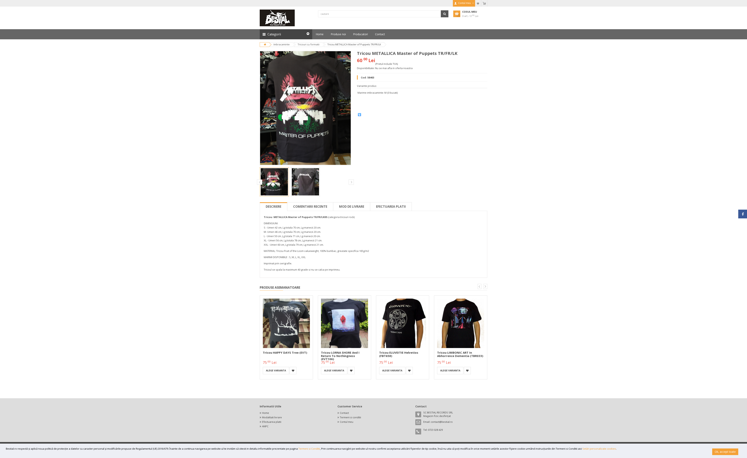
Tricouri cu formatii (308, 44)
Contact (344, 413)
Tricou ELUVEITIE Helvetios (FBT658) (398, 354)
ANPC (265, 426)
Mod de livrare (351, 206)
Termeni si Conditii (309, 448)
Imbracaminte (282, 44)
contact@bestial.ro (442, 422)
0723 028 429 (435, 430)
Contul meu (346, 422)
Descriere (273, 206)
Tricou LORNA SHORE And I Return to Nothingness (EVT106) (340, 356)
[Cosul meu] (484, 3)
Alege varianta (276, 370)
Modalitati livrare (272, 417)
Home (265, 413)
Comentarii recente (310, 206)
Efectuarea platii (391, 206)
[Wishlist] (478, 3)
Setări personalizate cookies (599, 448)
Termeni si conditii (350, 417)
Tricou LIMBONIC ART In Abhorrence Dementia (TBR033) (460, 354)
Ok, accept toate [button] (725, 452)
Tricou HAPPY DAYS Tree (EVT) (285, 352)
